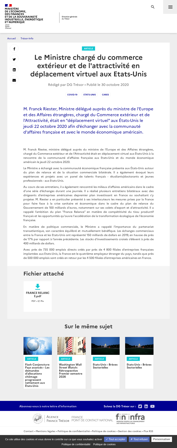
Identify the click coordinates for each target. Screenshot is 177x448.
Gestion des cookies (129, 431)
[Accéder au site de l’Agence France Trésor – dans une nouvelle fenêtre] (51, 418)
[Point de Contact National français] (92, 418)
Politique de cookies (104, 431)
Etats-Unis (89, 94)
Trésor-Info (27, 38)
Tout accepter (116, 439)
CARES (105, 94)
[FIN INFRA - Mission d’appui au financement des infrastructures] (130, 418)
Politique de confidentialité (74, 431)
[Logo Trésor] (68, 17)
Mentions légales (45, 431)
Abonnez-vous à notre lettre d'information (48, 406)
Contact (29, 431)
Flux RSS (148, 431)
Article (88, 48)
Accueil (11, 38)
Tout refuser (140, 439)
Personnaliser (161, 439)
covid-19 (72, 94)
